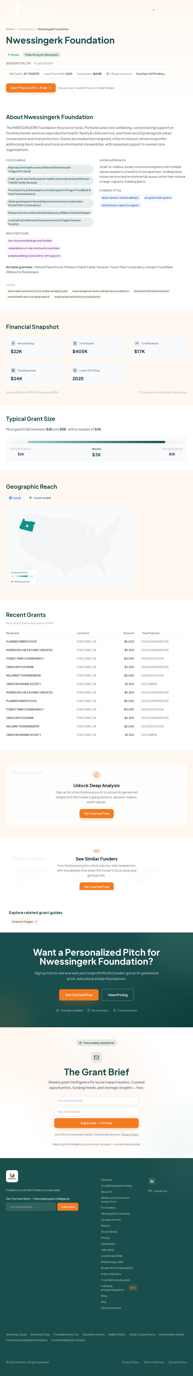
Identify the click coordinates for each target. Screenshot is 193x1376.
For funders (108, 1207)
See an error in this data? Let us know (164, 392)
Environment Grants (171, 1334)
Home (10, 29)
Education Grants (94, 1334)
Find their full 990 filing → (151, 73)
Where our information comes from (115, 1199)
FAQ (103, 1301)
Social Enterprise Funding (44, 9)
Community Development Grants (26, 1340)
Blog (104, 1295)
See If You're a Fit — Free (29, 88)
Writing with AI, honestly (115, 1213)
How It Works (109, 1231)
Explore (120, 10)
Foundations (26, 29)
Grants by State (40, 1334)
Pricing (63, 10)
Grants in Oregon (22, 921)
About (140, 10)
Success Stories (111, 1219)
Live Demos (160, 9)
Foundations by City (66, 1334)
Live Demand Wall (111, 1255)
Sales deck (107, 1249)
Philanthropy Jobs (112, 1261)
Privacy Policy (130, 1134)
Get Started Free (96, 813)
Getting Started (111, 1307)
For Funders (80, 9)
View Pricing (118, 995)
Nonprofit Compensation (117, 1268)
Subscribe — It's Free (96, 1123)
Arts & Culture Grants (142, 1334)
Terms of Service (154, 1362)
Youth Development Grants (68, 1340)
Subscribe (68, 1206)
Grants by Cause (16, 1334)
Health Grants (117, 1334)
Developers (100, 10)
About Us (106, 1191)
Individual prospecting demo (118, 1287)
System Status (178, 1362)
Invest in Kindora (111, 1274)
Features (24, 10)
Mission (105, 1225)
